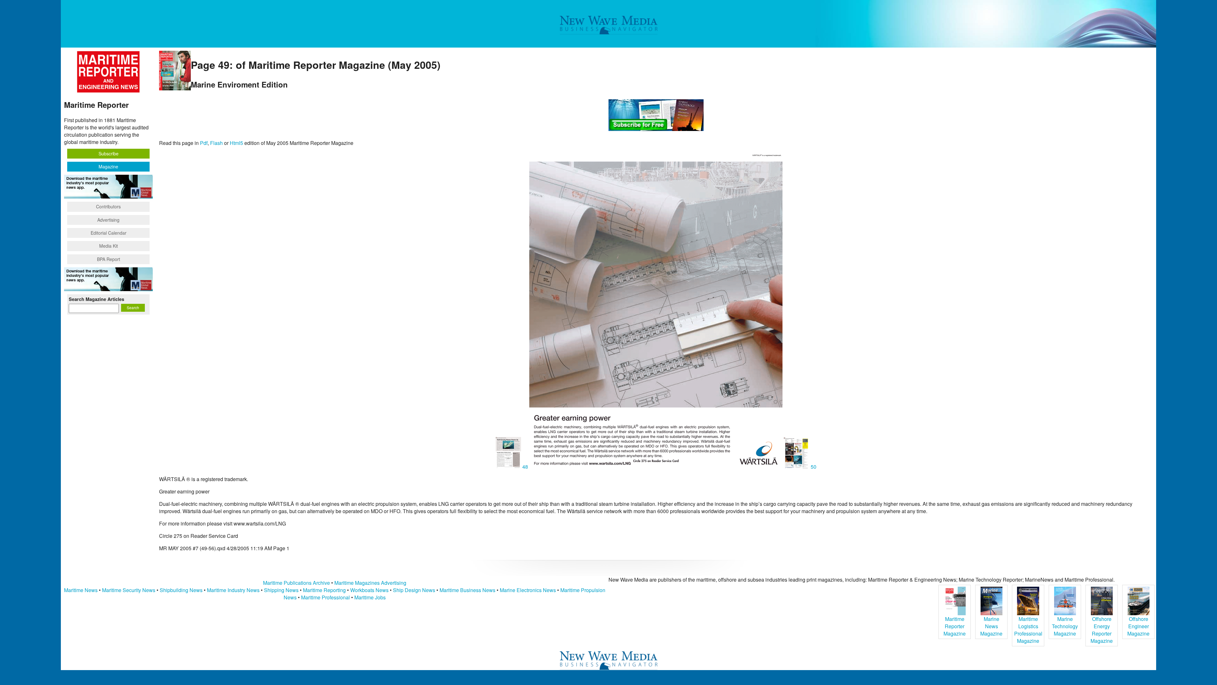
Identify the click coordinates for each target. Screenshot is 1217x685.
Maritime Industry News (233, 590)
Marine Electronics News (528, 590)
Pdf (204, 143)
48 (525, 466)
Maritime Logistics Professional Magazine (1028, 629)
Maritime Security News (128, 590)
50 (812, 466)
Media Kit (108, 246)
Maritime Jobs (370, 597)
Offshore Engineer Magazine (1138, 626)
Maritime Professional (325, 597)
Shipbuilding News (181, 590)
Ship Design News (414, 590)
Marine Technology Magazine (1065, 626)
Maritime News (81, 590)
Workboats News (369, 590)
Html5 (236, 143)
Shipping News (281, 590)
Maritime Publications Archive (296, 582)
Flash (216, 143)
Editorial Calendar (108, 233)
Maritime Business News (468, 590)
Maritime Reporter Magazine (954, 626)
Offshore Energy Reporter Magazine (1102, 629)
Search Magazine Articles (96, 299)
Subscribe (109, 153)
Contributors (108, 206)
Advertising (108, 220)
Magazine (108, 166)
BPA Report (108, 259)
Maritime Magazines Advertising (370, 582)
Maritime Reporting (324, 590)
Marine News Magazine (991, 626)
